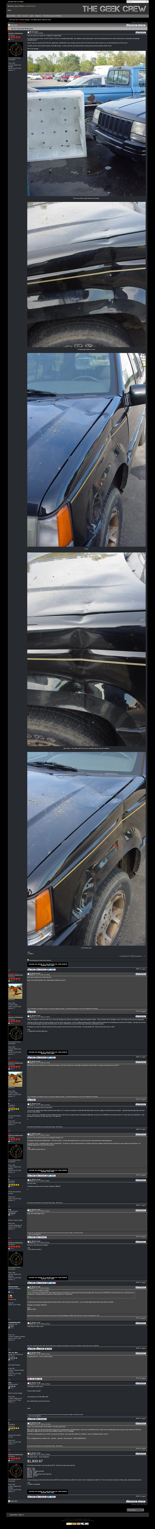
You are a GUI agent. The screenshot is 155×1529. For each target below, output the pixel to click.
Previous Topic (136, 22)
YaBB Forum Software (67, 1520)
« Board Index (13, 1514)
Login (26, 6)
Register (33, 6)
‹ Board (20, 1514)
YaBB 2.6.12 (86, 1519)
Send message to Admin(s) (52, 16)
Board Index (11, 16)
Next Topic (144, 22)
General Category (24, 19)
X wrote (29, 1290)
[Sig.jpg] (47, 964)
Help (19, 16)
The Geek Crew (13, 19)
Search (25, 16)
